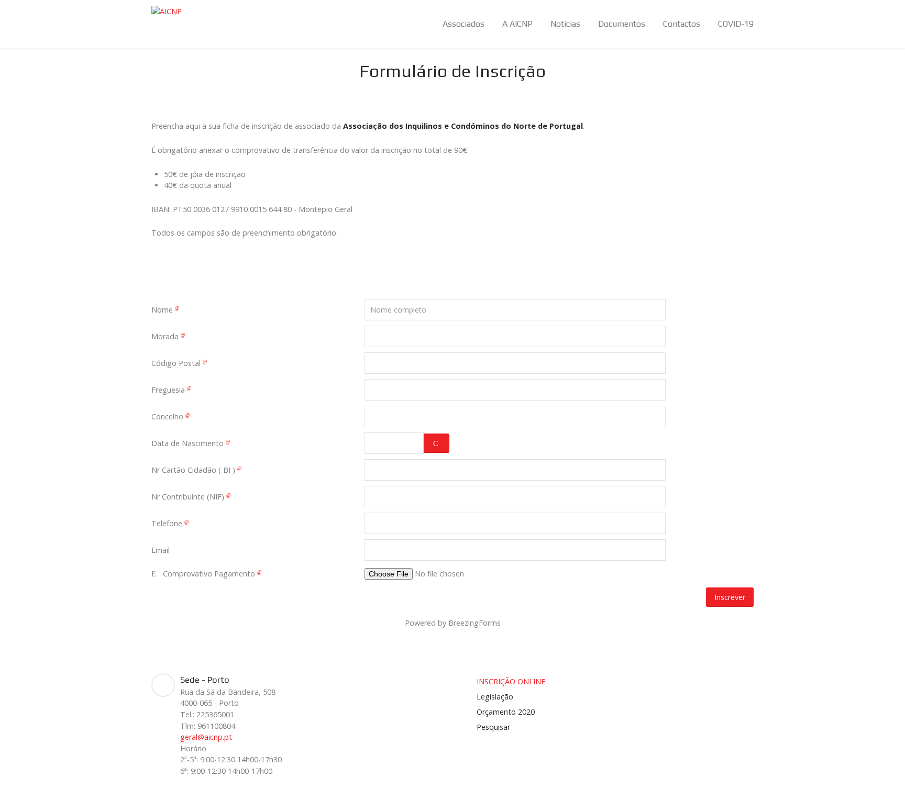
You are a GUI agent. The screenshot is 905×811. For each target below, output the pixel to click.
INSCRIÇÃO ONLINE (511, 681)
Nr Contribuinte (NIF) (188, 497)
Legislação (495, 697)
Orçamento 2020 (506, 712)
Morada (166, 336)
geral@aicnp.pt (206, 737)
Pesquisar (493, 727)
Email (160, 550)
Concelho (168, 416)
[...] (436, 443)
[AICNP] (166, 11)
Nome (163, 310)
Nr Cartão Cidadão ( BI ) (194, 470)
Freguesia (169, 390)
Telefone (167, 523)
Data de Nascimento (188, 443)
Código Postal (177, 363)
